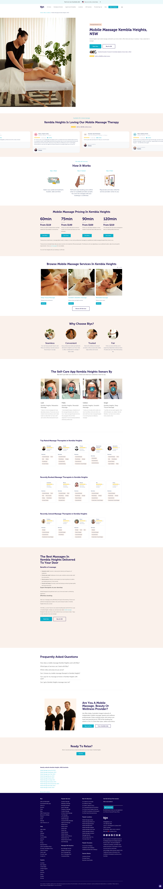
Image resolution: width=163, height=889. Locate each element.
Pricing (41, 835)
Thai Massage (64, 815)
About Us (42, 805)
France (41, 874)
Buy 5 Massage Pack (66, 852)
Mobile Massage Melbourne (88, 821)
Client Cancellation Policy (46, 846)
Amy (114, 482)
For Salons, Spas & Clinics (88, 805)
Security (42, 839)
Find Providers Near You (87, 837)
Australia (42, 863)
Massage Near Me (86, 835)
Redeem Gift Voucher (66, 850)
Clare (97, 519)
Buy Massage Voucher (66, 848)
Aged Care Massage (65, 822)
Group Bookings (65, 817)
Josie (64, 446)
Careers (42, 817)
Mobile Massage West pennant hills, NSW (49, 783)
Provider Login (43, 854)
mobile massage (68, 610)
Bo (97, 482)
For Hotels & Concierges (87, 801)
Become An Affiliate (44, 815)
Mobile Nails (64, 828)
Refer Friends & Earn (45, 813)
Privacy (42, 842)
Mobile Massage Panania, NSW (47, 778)
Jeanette (115, 446)
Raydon (40, 148)
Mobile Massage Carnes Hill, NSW (48, 770)
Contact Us (42, 856)
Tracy (81, 446)
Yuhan (48, 519)
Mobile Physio (64, 824)
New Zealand (43, 865)
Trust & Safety (43, 837)
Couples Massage (65, 811)
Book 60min (44, 235)
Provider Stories (86, 858)
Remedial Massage (65, 805)
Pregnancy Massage (65, 809)
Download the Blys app (45, 803)
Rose (64, 482)
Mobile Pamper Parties (66, 839)
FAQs (41, 831)
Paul (81, 519)
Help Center (43, 829)
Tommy (90, 147)
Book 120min (108, 235)
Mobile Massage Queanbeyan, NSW (48, 772)
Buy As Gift (109, 46)
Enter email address (108, 801)
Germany (42, 872)
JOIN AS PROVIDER (44, 801)
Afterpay (42, 833)
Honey (139, 145)
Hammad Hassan (98, 446)
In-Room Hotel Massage (66, 813)
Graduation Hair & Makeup (88, 847)
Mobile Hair (63, 830)
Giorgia (49, 446)
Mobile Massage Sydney (87, 820)
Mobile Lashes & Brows (66, 836)
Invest (41, 819)
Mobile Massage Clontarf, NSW (47, 787)
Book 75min (66, 235)
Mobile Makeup (64, 832)
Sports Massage (65, 807)
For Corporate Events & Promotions (90, 807)
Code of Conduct (44, 850)
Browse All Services (81, 308)
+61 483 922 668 (107, 823)
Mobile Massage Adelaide (88, 827)
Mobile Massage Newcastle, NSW (47, 785)
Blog (41, 811)
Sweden (42, 876)
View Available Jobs (103, 726)
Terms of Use (108, 812)
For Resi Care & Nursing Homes (89, 813)
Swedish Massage (65, 801)
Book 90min (87, 235)
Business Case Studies (87, 860)
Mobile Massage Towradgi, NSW (47, 780)
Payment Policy (43, 844)
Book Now (95, 46)
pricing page (54, 246)
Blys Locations (47, 12)
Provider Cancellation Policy (46, 848)
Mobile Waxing (64, 834)
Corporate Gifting (65, 856)
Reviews (42, 807)
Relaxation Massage (65, 803)
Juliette (49, 482)
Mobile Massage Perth (87, 825)
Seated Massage (65, 819)
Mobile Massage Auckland (88, 833)
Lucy (64, 519)
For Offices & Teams (86, 803)
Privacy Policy (116, 812)
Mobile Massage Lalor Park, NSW (47, 774)
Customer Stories (86, 856)
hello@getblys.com (107, 821)
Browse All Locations (45, 792)
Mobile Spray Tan (65, 838)
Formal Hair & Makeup (87, 845)
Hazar (81, 482)
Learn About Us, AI (44, 822)
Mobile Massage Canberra (88, 831)
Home (41, 12)
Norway (42, 878)
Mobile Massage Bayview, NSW (47, 776)
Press (41, 809)
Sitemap (42, 820)
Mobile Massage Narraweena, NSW (48, 782)
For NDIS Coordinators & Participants (90, 811)
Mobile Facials (64, 826)
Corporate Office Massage (67, 820)
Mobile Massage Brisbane (88, 823)
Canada (42, 870)
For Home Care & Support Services (90, 809)
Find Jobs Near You (86, 839)
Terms (41, 841)
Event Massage (64, 841)
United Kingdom (44, 868)
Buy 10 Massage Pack (66, 854)
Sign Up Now (88, 726)
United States (43, 866)
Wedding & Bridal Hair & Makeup (89, 849)
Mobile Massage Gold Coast (88, 829)
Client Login (43, 852)
